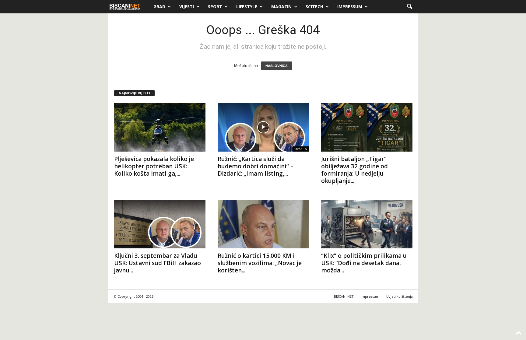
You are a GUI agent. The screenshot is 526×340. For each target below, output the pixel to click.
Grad (159, 6)
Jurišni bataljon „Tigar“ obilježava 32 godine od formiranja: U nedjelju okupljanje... (354, 170)
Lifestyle (246, 6)
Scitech (314, 6)
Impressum (349, 6)
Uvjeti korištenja (399, 296)
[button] (409, 6)
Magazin (281, 6)
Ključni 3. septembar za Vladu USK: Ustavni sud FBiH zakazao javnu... (157, 263)
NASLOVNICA (276, 66)
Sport (215, 6)
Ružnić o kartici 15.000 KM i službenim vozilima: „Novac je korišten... (260, 263)
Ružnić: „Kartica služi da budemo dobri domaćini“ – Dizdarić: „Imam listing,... (255, 166)
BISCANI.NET (344, 296)
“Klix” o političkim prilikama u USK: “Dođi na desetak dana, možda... (364, 263)
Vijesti (186, 6)
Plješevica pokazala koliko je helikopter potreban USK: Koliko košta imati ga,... (154, 166)
